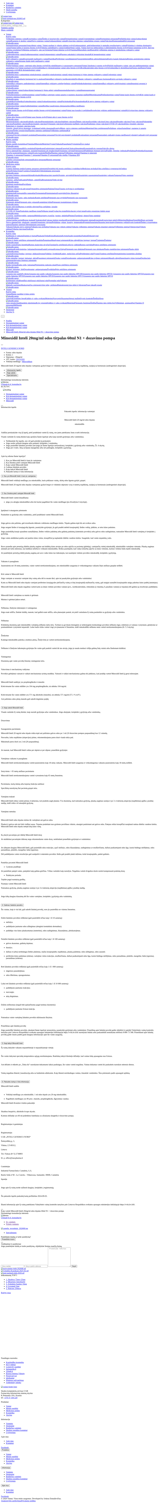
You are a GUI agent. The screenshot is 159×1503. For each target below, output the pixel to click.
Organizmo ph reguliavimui (48, 151)
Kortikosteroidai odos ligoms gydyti (95, 68)
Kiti (68, 130)
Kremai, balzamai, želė (15, 269)
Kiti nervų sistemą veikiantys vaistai (100, 101)
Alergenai (10, 135)
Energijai (65, 148)
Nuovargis (57, 298)
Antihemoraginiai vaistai (34, 54)
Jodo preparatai (27, 160)
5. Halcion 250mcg (13, 1288)
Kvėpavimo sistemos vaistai (77, 41)
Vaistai (8, 34)
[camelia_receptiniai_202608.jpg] (14, 1228)
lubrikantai (10, 1378)
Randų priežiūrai (41, 198)
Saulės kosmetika (75, 236)
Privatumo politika (28, 1501)
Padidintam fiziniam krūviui (95, 151)
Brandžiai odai (25, 281)
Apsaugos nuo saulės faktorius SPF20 (39, 276)
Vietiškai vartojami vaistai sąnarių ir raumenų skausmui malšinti (64, 95)
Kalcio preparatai (39, 160)
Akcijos (9, 1415)
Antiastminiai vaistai (58, 110)
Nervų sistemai (12, 151)
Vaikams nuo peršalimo (40, 227)
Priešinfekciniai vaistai (127, 39)
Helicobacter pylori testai (76, 211)
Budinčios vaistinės (13, 7)
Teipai (56, 189)
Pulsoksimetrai (51, 193)
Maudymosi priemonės (60, 240)
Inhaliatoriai (10, 193)
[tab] (10, 1222)
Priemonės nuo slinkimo (74, 249)
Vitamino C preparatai (31, 155)
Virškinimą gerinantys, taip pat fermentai (37, 50)
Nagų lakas (90, 285)
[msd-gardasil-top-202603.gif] (13, 18)
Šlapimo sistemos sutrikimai (39, 130)
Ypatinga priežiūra (106, 254)
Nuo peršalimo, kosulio (48, 207)
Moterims (89, 128)
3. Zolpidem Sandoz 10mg (16, 1284)
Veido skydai (57, 180)
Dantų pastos (11, 245)
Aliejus (62, 249)
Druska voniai (60, 258)
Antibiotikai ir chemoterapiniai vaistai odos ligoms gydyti (58, 68)
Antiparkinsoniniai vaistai (52, 101)
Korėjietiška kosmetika (15, 1362)
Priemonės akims (12, 202)
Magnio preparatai (53, 160)
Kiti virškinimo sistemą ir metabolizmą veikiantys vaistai (117, 50)
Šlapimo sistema (18, 225)
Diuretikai (52, 59)
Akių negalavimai (13, 303)
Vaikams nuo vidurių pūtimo (60, 227)
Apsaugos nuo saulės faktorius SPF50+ (97, 274)
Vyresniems (75, 144)
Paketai (76, 175)
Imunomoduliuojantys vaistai (69, 90)
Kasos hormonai (104, 79)
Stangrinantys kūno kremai (130, 258)
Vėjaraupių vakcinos (55, 124)
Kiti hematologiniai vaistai (100, 54)
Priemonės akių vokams (28, 202)
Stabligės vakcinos (68, 122)
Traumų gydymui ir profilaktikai (71, 189)
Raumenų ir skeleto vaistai (21, 41)
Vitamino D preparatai (49, 155)
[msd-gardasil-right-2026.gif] (12, 1273)
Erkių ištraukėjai (72, 193)
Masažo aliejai (114, 258)
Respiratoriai (47, 180)
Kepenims (88, 148)
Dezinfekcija (53, 169)
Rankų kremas (11, 265)
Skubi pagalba (11, 10)
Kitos (31, 229)
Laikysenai (26, 189)
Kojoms (65, 236)
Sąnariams (148, 151)
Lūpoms (9, 254)
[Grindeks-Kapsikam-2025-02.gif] (15, 1271)
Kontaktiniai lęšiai (45, 202)
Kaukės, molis (65, 254)
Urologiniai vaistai (114, 75)
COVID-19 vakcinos (116, 124)
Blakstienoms (62, 285)
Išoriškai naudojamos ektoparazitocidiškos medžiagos (64, 106)
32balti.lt (9, 1371)
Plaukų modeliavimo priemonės (116, 249)
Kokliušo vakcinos (34, 122)
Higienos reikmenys (14, 189)
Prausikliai (39, 240)
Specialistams (12, 375)
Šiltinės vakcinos (82, 122)
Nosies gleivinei (12, 207)
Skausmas (65, 298)
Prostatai (86, 222)
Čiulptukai (100, 240)
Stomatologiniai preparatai (16, 45)
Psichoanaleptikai (79, 101)
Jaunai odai (44, 281)
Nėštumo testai (47, 211)
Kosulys (57, 128)
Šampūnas (47, 240)
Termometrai (40, 193)
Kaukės (24, 180)
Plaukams (40, 236)
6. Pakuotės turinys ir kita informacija (15, 1082)
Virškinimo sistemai (72, 153)
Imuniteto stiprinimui (28, 303)
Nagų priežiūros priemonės (67, 265)
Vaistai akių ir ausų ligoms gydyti (60, 117)
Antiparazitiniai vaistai (58, 41)
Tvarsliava (26, 171)
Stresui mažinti (74, 298)
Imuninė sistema (88, 220)
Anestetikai (10, 101)
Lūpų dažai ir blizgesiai (77, 285)
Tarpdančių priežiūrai (58, 245)
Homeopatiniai (118, 41)
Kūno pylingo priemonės (99, 258)
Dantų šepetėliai (22, 245)
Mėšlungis (18, 305)
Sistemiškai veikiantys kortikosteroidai (60, 79)
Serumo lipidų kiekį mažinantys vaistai (34, 61)
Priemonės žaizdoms (82, 303)
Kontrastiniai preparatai (88, 135)
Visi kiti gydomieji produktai (25, 135)
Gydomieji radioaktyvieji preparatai (143, 135)
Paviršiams (27, 184)
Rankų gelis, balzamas (26, 265)
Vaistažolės (34, 171)
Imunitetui (80, 148)
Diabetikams (40, 148)
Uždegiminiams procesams (49, 171)
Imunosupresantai (88, 90)
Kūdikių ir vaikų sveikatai (35, 298)
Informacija (6, 1468)
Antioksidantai (17, 148)
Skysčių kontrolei (13, 153)
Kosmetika (10, 231)
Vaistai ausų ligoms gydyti (36, 117)
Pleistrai (71, 216)
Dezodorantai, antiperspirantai (77, 258)
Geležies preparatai (13, 160)
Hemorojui (77, 220)
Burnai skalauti (29, 220)
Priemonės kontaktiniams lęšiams (65, 202)
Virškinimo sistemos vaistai (16, 39)
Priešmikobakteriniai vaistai (86, 83)
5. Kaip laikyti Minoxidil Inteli (12, 1043)
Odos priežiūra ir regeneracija (108, 169)
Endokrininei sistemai (53, 148)
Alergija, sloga (11, 128)
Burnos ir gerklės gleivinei (29, 207)
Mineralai (38, 144)
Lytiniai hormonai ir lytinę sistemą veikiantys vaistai (87, 75)
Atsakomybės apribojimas (11, 1501)
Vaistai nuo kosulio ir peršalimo (78, 110)
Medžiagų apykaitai (145, 220)
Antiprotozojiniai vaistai (15, 106)
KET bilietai (11, 1365)
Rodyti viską (11, 36)
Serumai (42, 254)
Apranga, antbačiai (13, 180)
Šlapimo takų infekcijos (105, 303)
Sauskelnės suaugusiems (88, 175)
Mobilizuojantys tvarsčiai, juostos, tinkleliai (51, 216)
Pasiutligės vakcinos (21, 124)
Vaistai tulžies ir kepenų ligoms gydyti (26, 48)
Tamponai (118, 175)
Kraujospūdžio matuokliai (25, 193)
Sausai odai (35, 281)
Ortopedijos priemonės (39, 189)
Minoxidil (10, 330)
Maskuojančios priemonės (31, 285)
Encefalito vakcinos (96, 122)
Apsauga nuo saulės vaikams (40, 274)
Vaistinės (9, 1424)
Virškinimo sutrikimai (58, 130)
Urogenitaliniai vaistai (91, 39)
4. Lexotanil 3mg (12, 1286)
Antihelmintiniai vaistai (34, 106)
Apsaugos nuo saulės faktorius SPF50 (128, 274)
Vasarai (9, 289)
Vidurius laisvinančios (20, 229)
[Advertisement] (19, 1309)
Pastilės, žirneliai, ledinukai (117, 151)
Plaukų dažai (134, 249)
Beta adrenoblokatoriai (99, 59)
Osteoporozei (79, 151)
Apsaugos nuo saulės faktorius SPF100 (67, 274)
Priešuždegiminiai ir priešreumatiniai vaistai (23, 95)
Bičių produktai (29, 148)
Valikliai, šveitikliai (52, 254)
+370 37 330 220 (10, 1398)
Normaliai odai (54, 281)
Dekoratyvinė (93, 236)
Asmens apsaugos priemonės (36, 169)
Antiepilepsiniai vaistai (33, 101)
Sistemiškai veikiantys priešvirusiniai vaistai (114, 83)
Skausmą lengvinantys (107, 222)
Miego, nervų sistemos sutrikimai (73, 128)
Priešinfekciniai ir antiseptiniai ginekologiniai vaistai (26, 75)
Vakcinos (108, 41)
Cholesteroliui (40, 220)
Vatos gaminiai (127, 175)
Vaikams (59, 144)
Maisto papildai (12, 139)
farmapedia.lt (11, 1369)
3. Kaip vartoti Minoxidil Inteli (12, 708)
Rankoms (58, 236)
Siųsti (74, 1266)
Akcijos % (10, 312)
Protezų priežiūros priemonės (104, 245)
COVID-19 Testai (13, 211)
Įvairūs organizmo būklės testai (98, 211)
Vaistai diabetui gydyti (61, 50)
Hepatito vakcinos (123, 122)
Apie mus (10, 3)
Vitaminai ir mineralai (88, 153)
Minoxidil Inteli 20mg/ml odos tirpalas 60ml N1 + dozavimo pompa (32, 332)
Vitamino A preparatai (14, 155)
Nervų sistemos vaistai (40, 41)
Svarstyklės (61, 193)
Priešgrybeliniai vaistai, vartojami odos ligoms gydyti (26, 66)
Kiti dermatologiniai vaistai (29, 70)
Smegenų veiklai (26, 153)
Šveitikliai (51, 269)
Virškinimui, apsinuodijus (125, 303)
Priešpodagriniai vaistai (110, 95)
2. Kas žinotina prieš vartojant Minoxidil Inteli (18, 493)
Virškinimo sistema (122, 227)
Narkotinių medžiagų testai (30, 211)
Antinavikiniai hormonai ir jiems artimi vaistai (40, 90)
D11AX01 (20, 359)
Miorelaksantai (95, 95)
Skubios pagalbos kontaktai (16, 1430)
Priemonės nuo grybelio (57, 198)
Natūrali (85, 236)
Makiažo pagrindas (13, 285)
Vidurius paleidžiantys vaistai (52, 48)
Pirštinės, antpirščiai (34, 180)
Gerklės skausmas (47, 128)
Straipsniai (10, 310)
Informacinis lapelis (14, 370)
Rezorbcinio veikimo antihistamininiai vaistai (108, 110)
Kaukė (44, 249)
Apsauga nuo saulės (14, 274)
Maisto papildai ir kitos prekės (23, 294)
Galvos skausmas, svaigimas (28, 128)
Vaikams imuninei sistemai (104, 227)
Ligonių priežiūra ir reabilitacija (70, 169)
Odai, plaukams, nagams (27, 151)
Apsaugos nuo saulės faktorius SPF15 (68, 276)
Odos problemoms (100, 128)
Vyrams (53, 144)
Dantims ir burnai (30, 236)
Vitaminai (74, 50)
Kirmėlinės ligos (18, 298)
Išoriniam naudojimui (14, 184)
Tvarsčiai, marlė (12, 216)
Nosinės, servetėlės (66, 175)
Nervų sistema (11, 222)
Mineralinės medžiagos (87, 50)
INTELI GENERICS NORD (12, 348)
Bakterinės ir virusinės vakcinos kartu (20, 126)
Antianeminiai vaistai (52, 54)
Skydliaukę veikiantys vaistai (86, 79)
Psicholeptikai (67, 101)
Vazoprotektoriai (83, 59)
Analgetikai (19, 101)
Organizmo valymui (66, 151)
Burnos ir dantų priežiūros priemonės (20, 240)
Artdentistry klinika (13, 1382)
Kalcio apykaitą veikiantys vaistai (123, 79)
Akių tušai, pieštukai (49, 285)
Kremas (57, 249)
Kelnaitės (37, 175)
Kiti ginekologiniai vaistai (57, 75)
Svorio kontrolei (39, 153)
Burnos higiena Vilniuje (15, 1374)
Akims (8, 148)
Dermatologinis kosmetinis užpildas (128, 254)
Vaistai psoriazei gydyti (27, 68)
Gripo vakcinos (110, 122)
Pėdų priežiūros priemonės (65, 269)
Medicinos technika (89, 169)
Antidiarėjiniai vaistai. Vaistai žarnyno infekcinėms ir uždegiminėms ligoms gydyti (95, 48)
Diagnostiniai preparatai (45, 135)
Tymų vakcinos (137, 122)
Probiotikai (140, 151)
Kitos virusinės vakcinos (134, 124)
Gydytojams (11, 12)
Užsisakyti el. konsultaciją (11, 384)
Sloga (101, 298)
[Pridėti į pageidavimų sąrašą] (2, 344)
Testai (20, 171)
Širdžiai (48, 153)
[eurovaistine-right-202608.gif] (13, 1269)
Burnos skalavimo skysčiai (39, 245)
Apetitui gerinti (17, 220)
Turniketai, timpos (82, 216)
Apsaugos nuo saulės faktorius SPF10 (98, 276)
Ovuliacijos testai (59, 211)
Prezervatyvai (11, 1376)
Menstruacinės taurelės (50, 175)
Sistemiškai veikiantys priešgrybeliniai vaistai (58, 83)
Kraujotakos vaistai (34, 39)
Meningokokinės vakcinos (16, 122)
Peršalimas (132, 151)
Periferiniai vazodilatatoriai (66, 59)
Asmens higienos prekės (15, 169)
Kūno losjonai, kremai (87, 240)
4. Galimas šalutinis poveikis (12, 905)
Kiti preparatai (129, 41)
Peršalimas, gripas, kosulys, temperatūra (67, 222)
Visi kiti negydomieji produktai (67, 135)
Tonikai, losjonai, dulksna (29, 254)
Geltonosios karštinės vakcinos (75, 124)
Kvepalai (98, 285)
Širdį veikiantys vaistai (15, 59)
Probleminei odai (87, 254)
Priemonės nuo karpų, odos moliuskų (20, 198)
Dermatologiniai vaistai (74, 39)
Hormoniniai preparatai (109, 39)
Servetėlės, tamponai (27, 216)
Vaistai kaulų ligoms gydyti (129, 95)
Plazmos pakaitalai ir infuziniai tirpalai (75, 54)
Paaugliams (66, 144)
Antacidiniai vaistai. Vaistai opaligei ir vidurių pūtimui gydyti (50, 45)
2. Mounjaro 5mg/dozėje (15, 1282)
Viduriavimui (134, 227)
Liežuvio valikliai (73, 245)
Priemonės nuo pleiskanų (94, 249)
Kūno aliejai (74, 240)
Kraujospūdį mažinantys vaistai (36, 59)
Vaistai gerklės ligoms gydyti (39, 110)
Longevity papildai (13, 1367)
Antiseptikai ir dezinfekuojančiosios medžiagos (127, 68)
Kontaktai (10, 5)
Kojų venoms (97, 148)
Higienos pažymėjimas (15, 1380)
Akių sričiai (75, 254)
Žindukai (107, 240)
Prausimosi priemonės (46, 258)
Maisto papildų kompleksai (16, 144)
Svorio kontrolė (135, 222)
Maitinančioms (132, 220)
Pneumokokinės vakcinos (51, 122)
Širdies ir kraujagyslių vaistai (53, 39)
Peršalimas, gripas (115, 128)
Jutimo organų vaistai (96, 41)
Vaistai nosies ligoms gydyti (17, 110)
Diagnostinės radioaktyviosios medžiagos (113, 135)
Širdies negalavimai (20, 130)
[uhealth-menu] (12, 43)
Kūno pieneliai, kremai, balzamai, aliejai (21, 258)
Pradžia (9, 321)
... (2, 316)
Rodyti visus (6, 1293)
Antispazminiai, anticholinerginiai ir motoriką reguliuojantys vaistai (100, 45)
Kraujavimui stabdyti (110, 220)
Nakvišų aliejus (108, 148)
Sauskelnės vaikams (106, 175)
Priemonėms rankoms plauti (46, 265)
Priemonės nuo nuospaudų (77, 198)
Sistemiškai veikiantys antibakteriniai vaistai (23, 83)
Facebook (5, 1447)
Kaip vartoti (11, 373)
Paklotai (51, 189)
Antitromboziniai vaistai (15, 54)
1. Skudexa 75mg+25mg (15, 1279)
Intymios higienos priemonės (17, 175)
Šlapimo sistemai (57, 153)
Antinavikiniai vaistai (14, 90)
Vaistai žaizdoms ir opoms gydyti (95, 66)
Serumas (38, 249)
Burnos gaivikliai (86, 245)
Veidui (46, 236)
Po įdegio (25, 274)
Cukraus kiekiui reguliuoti (56, 220)
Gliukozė (72, 148)
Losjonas (50, 249)
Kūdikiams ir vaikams (14, 236)
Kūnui (51, 236)
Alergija (9, 298)
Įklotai (30, 175)
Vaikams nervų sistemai (22, 227)
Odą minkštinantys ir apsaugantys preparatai (64, 66)
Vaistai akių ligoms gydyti (16, 117)
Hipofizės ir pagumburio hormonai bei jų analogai (25, 79)
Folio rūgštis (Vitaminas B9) (69, 155)
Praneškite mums (8, 1239)
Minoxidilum (27, 361)
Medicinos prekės (13, 164)
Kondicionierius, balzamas (24, 249)
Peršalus (14, 171)
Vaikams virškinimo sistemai (83, 227)
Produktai (5, 1450)
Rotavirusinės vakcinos (38, 124)
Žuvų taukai (85, 144)
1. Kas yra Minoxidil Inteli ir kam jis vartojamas (19, 476)
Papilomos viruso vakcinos (97, 124)
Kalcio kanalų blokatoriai (117, 59)
